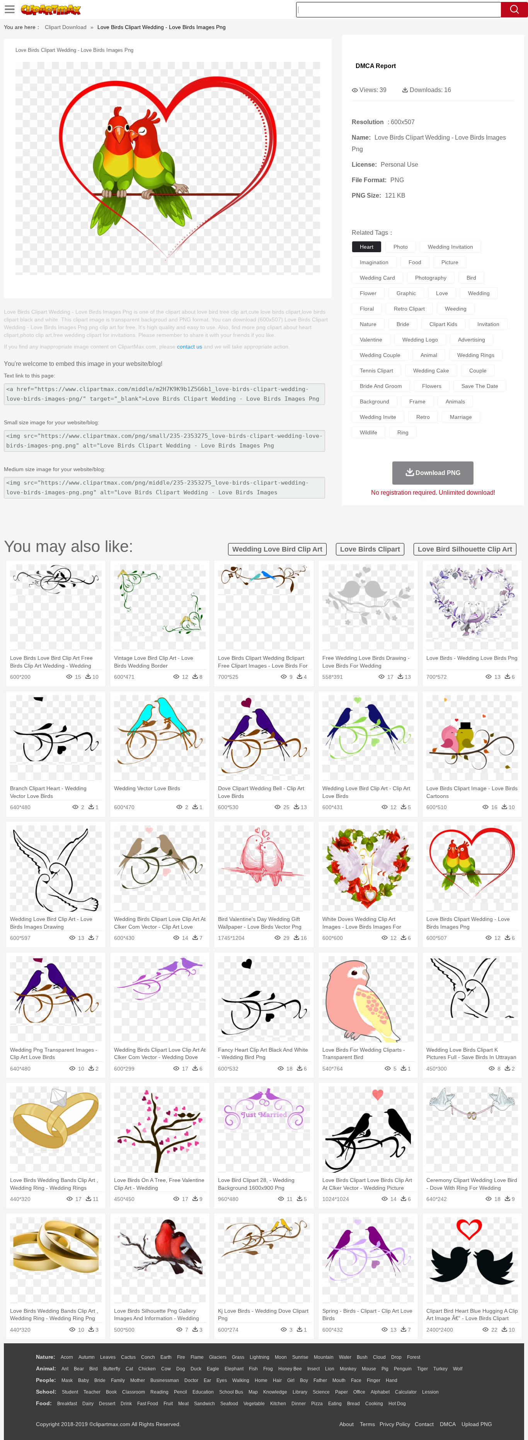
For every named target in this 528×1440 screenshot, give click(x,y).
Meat (183, 1403)
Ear (207, 1380)
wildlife (368, 432)
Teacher (91, 1392)
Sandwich (204, 1403)
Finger (373, 1380)
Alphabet (380, 1392)
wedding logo (420, 340)
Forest (413, 1357)
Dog (180, 1369)
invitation (488, 324)
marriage (461, 417)
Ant (64, 1369)
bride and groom (381, 386)
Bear (79, 1369)
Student (70, 1392)
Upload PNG (477, 1424)
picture (449, 262)
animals (455, 401)
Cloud (379, 1357)
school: (46, 1392)
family (118, 1380)
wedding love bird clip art (277, 549)
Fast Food (147, 1403)
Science (321, 1392)
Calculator (406, 1392)
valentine (371, 340)
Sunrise (300, 1357)
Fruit (168, 1403)
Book (111, 1392)
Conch (148, 1357)
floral (367, 309)
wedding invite (378, 417)
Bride (100, 1380)
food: (44, 1403)
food (415, 262)
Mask (67, 1380)
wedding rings (475, 355)
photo (400, 247)
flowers (431, 386)
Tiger (422, 1369)
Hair (277, 1380)
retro (423, 417)
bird (471, 278)
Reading (159, 1392)
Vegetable (254, 1403)
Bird (93, 1369)
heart (366, 247)
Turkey (440, 1369)
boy (304, 1380)
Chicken (147, 1369)
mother (137, 1380)
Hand (391, 1380)
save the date (480, 386)
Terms (367, 1424)
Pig (385, 1369)
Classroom (133, 1392)
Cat (129, 1369)
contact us (189, 346)
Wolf (457, 1369)
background (374, 401)
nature (368, 324)
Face (356, 1380)
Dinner (298, 1403)
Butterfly (111, 1369)
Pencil (180, 1392)
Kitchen (278, 1403)
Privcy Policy (395, 1424)
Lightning (259, 1357)
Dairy (88, 1403)
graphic (406, 293)
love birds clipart (370, 549)
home (261, 1380)
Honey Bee (290, 1369)
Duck (196, 1369)
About (346, 1424)
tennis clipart (376, 370)
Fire (181, 1357)
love (442, 293)
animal (429, 355)
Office (359, 1392)
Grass (238, 1357)
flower (368, 293)
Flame (197, 1357)
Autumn (86, 1357)
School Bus (231, 1392)
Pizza (317, 1403)
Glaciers (218, 1357)
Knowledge (275, 1392)
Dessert (107, 1403)
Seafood (229, 1403)
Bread (353, 1403)
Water (345, 1357)
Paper (341, 1392)
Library (300, 1392)
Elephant (234, 1369)
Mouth (339, 1380)
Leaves (108, 1357)
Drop (396, 1357)
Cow (166, 1369)
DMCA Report (376, 66)
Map (253, 1392)
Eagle (213, 1369)
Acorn (67, 1357)
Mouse (369, 1369)
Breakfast (67, 1403)
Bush (362, 1357)
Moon (281, 1357)
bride (403, 324)
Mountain (324, 1357)
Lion (329, 1369)
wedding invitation (450, 247)
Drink (126, 1403)
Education (203, 1392)
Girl (291, 1380)
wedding (479, 293)
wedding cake (431, 370)
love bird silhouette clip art (465, 549)
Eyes (221, 1380)
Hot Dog (397, 1403)
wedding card (377, 278)
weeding (456, 309)
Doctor (191, 1380)
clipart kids (443, 324)
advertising (471, 340)
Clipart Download (66, 27)
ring (403, 432)
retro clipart (409, 309)
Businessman (164, 1380)
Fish (253, 1369)
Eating (335, 1403)
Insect (313, 1369)
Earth (166, 1357)
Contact (424, 1424)
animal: (46, 1368)
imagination (374, 262)
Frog (268, 1369)
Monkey (348, 1369)
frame (417, 401)
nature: (45, 1357)
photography (430, 278)
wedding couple (380, 355)
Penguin (403, 1369)
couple (478, 370)
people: (46, 1380)
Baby (83, 1380)
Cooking (374, 1403)
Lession (430, 1392)
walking (240, 1380)
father (320, 1380)
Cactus (128, 1357)
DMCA (447, 1424)
